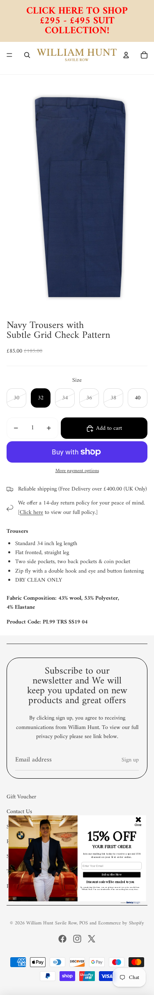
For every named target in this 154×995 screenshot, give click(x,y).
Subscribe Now (112, 874)
